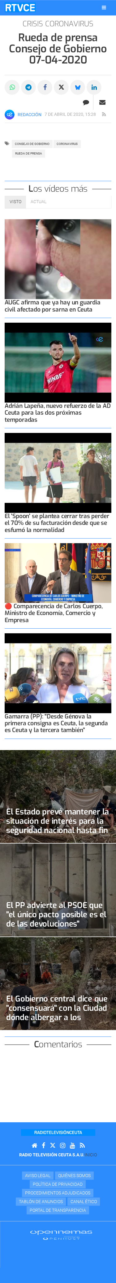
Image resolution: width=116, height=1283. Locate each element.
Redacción (29, 114)
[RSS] (82, 1145)
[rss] (104, 115)
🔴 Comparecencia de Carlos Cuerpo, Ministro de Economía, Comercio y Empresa (54, 613)
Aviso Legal (37, 1175)
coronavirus (67, 144)
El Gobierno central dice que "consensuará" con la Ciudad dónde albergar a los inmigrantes (57, 1012)
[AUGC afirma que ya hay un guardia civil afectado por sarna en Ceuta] (58, 259)
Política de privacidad (58, 1184)
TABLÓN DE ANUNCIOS (41, 1201)
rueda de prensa (28, 153)
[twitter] (52, 1145)
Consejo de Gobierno (32, 144)
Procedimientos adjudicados (57, 1192)
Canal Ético (84, 1201)
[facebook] (43, 1145)
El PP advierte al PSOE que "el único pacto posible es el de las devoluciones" (56, 914)
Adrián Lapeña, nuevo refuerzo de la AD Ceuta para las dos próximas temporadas (58, 412)
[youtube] (72, 1145)
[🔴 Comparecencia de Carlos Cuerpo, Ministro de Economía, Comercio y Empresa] (58, 573)
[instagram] (62, 1145)
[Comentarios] (86, 102)
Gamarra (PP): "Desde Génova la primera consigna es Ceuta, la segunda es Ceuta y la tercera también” (56, 723)
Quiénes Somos (74, 1175)
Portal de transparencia (58, 1210)
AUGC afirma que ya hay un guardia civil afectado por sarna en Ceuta (53, 306)
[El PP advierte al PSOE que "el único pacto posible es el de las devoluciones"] (58, 890)
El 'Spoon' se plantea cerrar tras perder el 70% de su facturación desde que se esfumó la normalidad (57, 523)
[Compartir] (12, 87)
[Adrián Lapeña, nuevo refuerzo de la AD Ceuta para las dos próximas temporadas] (58, 363)
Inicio (90, 1154)
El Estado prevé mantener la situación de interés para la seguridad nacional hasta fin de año (57, 825)
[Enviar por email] (102, 102)
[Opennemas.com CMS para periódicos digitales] (61, 1235)
